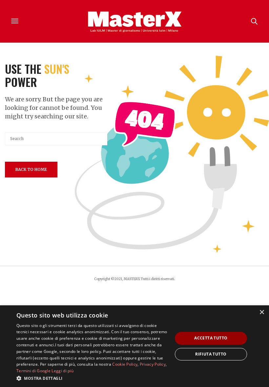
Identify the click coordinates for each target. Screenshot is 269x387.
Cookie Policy (124, 364)
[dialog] (134, 346)
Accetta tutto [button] (210, 338)
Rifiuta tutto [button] (210, 354)
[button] (92, 378)
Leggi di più (62, 371)
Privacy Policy (153, 364)
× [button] (261, 312)
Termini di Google (33, 371)
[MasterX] (134, 21)
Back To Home (31, 169)
